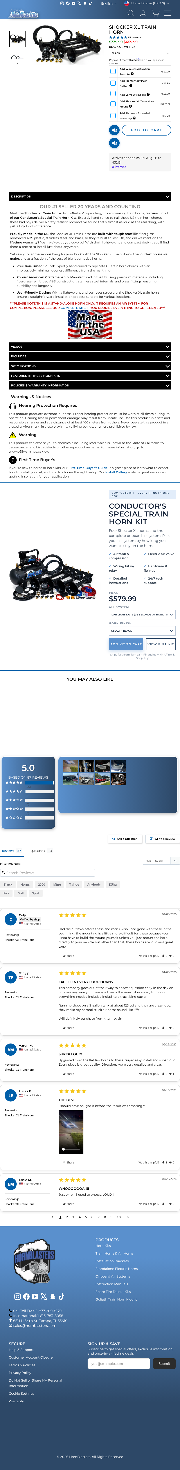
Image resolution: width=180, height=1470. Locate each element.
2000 (41, 884)
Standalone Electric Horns (116, 1269)
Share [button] (70, 956)
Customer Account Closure (31, 1357)
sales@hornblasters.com (34, 1326)
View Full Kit (161, 644)
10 (119, 1217)
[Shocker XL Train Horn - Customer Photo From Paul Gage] (102, 779)
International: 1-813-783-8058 (38, 1316)
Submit (164, 1363)
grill (21, 893)
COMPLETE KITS (73, 308)
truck (8, 884)
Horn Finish (120, 623)
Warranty (16, 1401)
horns (25, 884)
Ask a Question (127, 839)
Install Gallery (116, 472)
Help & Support (21, 1350)
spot (35, 893)
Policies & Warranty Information (40, 385)
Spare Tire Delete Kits (113, 1292)
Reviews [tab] (8, 851)
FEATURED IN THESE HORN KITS (35, 375)
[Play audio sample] (114, 130)
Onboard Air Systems (112, 1276)
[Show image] (17, 39)
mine (57, 884)
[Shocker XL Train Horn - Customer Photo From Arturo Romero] (86, 766)
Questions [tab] (38, 851)
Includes (18, 356)
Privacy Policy (20, 1373)
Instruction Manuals (111, 1284)
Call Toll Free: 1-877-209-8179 (37, 1311)
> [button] (128, 1217)
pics (6, 893)
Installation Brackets (112, 1261)
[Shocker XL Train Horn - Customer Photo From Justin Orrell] (118, 779)
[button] (164, 956)
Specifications (23, 366)
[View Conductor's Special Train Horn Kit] (52, 575)
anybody (94, 884)
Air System (119, 607)
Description (21, 196)
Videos (16, 346)
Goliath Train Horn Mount (116, 1299)
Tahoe (74, 884)
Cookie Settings (21, 1393)
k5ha (113, 884)
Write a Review (165, 839)
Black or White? (122, 46)
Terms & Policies (22, 1365)
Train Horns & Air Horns (114, 1253)
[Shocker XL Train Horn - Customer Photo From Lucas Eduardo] (70, 766)
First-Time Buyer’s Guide (88, 468)
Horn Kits (103, 1246)
